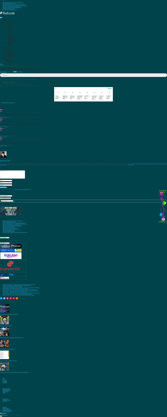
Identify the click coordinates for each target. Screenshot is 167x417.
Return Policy (5, 399)
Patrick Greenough (3, 71)
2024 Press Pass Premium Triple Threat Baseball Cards (13, 2)
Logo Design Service (10, 57)
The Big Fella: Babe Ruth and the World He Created (12, 286)
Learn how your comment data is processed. (22, 189)
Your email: (2, 194)
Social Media (12, 102)
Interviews (11, 42)
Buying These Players (7, 411)
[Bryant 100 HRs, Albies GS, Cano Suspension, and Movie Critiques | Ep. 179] (2, 121)
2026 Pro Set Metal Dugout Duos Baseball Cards (12, 6)
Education (11, 35)
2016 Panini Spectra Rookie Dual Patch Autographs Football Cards (15, 232)
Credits (4, 392)
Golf (9, 32)
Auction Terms (9, 60)
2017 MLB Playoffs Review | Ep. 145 (9, 133)
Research (10, 44)
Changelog (5, 380)
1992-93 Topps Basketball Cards (9, 230)
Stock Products (9, 50)
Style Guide (5, 381)
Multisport (11, 34)
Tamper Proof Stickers (11, 54)
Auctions (7, 59)
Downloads (5, 401)
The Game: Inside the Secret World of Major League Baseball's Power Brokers (17, 293)
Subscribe (8, 20)
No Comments (19, 71)
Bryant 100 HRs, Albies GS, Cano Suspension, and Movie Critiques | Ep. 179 (20, 124)
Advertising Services (7, 388)
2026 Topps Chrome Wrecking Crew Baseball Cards (12, 7)
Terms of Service (6, 390)
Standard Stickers (10, 53)
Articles (7, 24)
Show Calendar (6, 408)
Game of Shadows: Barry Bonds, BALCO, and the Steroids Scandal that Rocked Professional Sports (21, 292)
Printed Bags (8, 52)
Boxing (10, 30)
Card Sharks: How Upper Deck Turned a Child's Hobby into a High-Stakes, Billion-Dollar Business (21, 287)
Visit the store (130, 164)
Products (10, 43)
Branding (3, 102)
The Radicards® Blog (4, 415)
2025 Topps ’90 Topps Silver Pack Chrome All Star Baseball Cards (15, 5)
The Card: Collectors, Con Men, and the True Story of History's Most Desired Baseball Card (20, 289)
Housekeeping (11, 39)
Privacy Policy (5, 391)
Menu (1, 17)
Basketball (11, 27)
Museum (4, 407)
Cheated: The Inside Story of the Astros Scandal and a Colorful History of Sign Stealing (19, 284)
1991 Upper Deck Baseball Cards (9, 8)
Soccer (10, 33)
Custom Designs (9, 55)
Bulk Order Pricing (6, 400)
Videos (7, 47)
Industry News (12, 40)
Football (10, 28)
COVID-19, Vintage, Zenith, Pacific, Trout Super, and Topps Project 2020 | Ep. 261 (22, 114)
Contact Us (5, 382)
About (4, 378)
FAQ (3, 379)
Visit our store (4, 72)
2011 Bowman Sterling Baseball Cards (10, 9)
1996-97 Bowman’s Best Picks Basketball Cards (11, 229)
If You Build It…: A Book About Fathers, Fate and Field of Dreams (15, 291)
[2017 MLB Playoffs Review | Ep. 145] (2, 130)
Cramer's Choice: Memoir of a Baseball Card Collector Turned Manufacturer (17, 285)
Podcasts (7, 45)
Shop (7, 49)
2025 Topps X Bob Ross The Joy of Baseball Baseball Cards (14, 4)
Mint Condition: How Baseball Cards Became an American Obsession (15, 288)
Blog (8, 23)
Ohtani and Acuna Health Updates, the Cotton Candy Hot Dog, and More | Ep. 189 (22, 143)
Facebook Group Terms (7, 410)
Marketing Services (6, 389)
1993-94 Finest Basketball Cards (9, 231)
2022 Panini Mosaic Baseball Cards (9, 3)
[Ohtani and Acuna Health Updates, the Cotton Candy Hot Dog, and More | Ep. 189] (2, 140)
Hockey (10, 29)
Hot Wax (10, 38)
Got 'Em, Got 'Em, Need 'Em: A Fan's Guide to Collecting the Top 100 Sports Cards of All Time (21, 290)
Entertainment (12, 37)
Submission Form (9, 61)
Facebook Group (6, 409)
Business (7, 102)
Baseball (10, 26)
